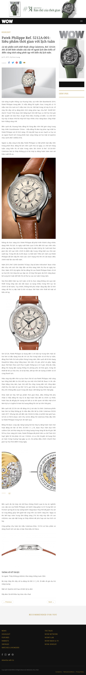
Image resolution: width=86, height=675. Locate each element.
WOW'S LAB (49, 637)
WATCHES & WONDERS (10, 648)
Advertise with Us (8, 660)
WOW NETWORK (51, 634)
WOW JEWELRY (51, 644)
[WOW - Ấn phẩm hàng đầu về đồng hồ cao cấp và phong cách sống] (7, 21)
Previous (7, 602)
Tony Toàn (36, 670)
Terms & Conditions (69, 672)
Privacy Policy (80, 672)
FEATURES (5, 637)
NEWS (4, 631)
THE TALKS (49, 631)
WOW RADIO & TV (52, 641)
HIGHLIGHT (6, 634)
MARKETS (5, 641)
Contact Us (58, 672)
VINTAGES (5, 644)
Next (51, 602)
